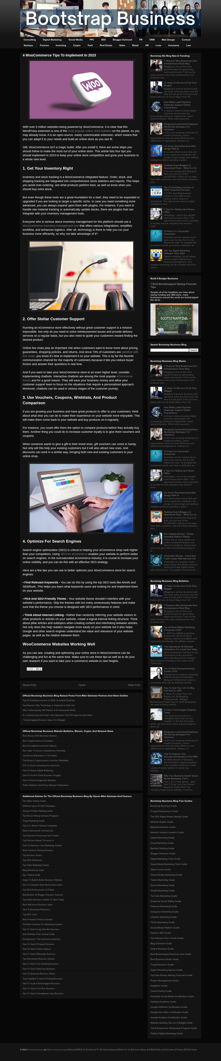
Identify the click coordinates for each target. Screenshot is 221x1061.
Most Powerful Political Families (38, 919)
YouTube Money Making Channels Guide (171, 975)
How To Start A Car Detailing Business (41, 964)
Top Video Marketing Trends (36, 865)
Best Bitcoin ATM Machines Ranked (39, 736)
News (71, 1049)
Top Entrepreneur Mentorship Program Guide (173, 1028)
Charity (180, 1049)
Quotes (113, 1049)
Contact (186, 39)
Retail (135, 45)
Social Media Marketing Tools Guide (168, 864)
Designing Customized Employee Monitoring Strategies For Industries (181, 127)
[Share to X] (34, 669)
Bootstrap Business (35, 1049)
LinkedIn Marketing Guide (163, 917)
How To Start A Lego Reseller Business (41, 929)
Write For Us (124, 1049)
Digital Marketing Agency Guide (166, 970)
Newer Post (29, 685)
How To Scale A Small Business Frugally (42, 775)
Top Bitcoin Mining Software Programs (41, 816)
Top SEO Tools (30, 914)
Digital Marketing (52, 39)
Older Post (134, 685)
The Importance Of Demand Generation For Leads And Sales (180, 648)
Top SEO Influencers (32, 860)
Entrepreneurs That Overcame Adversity (41, 939)
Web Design (168, 39)
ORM (152, 39)
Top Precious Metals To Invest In (38, 840)
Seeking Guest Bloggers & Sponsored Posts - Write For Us (180, 166)
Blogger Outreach (122, 39)
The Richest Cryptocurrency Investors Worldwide (45, 760)
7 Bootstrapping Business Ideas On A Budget (44, 720)
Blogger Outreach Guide (162, 853)
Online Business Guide (162, 948)
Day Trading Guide (31, 875)
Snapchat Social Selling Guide (165, 901)
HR (147, 45)
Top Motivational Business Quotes (39, 959)
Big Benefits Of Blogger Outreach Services (43, 895)
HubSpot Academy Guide (163, 1001)
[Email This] (28, 669)
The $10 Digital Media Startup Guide (169, 816)
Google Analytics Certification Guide (168, 1017)
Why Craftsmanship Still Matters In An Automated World (49, 710)
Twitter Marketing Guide (162, 880)
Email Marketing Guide (162, 843)
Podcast (91, 1049)
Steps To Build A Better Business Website (42, 880)
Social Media (76, 39)
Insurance (173, 45)
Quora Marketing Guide (162, 885)
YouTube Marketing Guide (163, 896)
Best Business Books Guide (164, 959)
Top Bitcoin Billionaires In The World (40, 755)
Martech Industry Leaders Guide (167, 832)
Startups (28, 45)
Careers (171, 1049)
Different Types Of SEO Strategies (39, 806)
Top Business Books (32, 855)
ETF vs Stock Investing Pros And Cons (41, 765)
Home (82, 685)
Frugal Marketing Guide (33, 821)
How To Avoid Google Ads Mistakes (39, 780)
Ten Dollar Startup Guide (34, 801)
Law (188, 45)
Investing (61, 45)
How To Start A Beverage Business (39, 954)
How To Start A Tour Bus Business (39, 988)
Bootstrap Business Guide (163, 806)
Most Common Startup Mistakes (38, 850)
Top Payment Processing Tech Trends (41, 835)
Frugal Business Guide (162, 964)
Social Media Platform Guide (165, 927)
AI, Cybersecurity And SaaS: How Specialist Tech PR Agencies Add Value (57, 715)
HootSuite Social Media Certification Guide (172, 996)
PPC (92, 39)
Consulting (30, 39)
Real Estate (106, 45)
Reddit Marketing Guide (162, 890)
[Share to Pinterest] (40, 669)
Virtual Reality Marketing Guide (166, 874)
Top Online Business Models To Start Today (43, 899)
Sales (122, 45)
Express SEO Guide (160, 933)
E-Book (104, 1049)
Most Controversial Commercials (38, 830)
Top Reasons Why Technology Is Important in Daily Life (49, 705)
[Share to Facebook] (37, 669)
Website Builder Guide (161, 822)
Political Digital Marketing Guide (166, 1033)
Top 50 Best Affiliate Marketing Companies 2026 (179, 628)
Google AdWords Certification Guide (168, 1007)
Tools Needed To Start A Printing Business (42, 978)
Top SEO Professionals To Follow (38, 890)
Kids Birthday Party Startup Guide (39, 934)
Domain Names (139, 1049)
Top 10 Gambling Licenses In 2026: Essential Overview (49, 700)
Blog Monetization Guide (163, 827)
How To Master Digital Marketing (38, 770)
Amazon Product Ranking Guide (38, 811)
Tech (90, 45)
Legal (64, 1049)
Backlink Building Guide (162, 848)
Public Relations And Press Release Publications (46, 785)
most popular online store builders (89, 131)
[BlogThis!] (31, 669)
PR (140, 39)
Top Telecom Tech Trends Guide (166, 938)
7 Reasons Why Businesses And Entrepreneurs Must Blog (180, 62)
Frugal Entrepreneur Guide (164, 811)
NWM (78, 1049)
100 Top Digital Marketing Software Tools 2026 (177, 252)
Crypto (77, 45)
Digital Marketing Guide (162, 837)
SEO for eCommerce (74, 554)
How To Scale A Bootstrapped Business (41, 983)
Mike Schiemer (53, 1049)
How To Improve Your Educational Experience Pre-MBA (181, 755)
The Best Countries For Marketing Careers (42, 924)
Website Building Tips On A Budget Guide (171, 1022)
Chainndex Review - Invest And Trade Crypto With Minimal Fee (180, 557)
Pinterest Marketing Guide (163, 906)
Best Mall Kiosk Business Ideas (38, 904)
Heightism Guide (158, 985)
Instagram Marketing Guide (164, 911)
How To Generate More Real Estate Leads (42, 885)
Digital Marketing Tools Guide (165, 859)
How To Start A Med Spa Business (39, 969)
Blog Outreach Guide (161, 943)
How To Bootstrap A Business (36, 909)
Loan (158, 45)
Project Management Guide (164, 980)
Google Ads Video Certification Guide (169, 1012)
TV (98, 1049)
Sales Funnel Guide (160, 869)
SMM (150, 1049)
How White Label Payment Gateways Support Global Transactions (177, 105)
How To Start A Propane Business (38, 944)
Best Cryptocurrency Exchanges (38, 741)
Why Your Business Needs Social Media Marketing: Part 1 (181, 777)
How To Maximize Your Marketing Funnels (42, 845)
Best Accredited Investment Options (40, 746)
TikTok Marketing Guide (162, 922)
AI (165, 1049)
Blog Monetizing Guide (33, 870)
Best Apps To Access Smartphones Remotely (44, 750)
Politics (158, 1049)
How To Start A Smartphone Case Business (43, 993)
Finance (44, 45)
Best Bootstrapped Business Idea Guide (170, 954)
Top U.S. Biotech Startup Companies (40, 825)
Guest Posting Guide (161, 991)
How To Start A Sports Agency (37, 949)
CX (84, 1049)
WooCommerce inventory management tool (51, 225)
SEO (103, 39)
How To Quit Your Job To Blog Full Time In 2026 (179, 689)
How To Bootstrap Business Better (39, 973)
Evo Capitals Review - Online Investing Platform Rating (178, 535)
